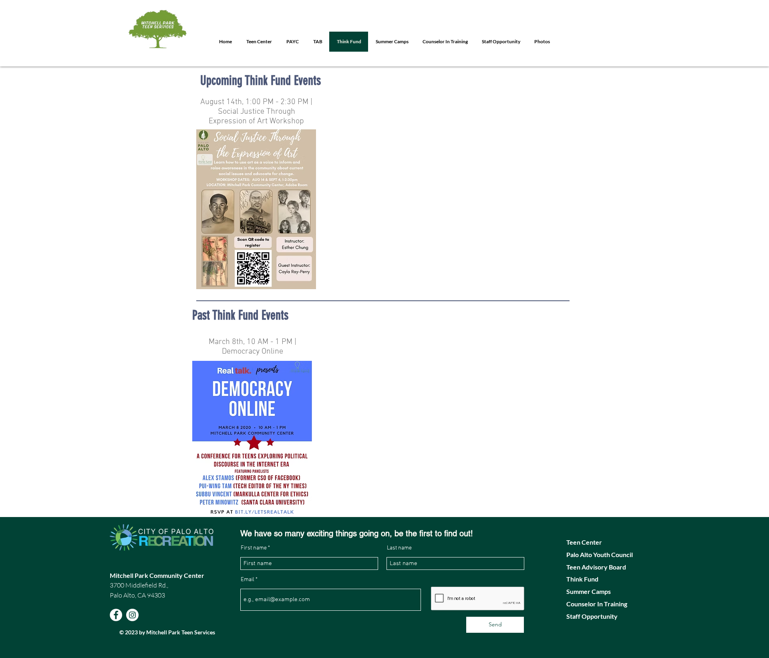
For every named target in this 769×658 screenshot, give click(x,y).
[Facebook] (116, 615)
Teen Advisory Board (596, 567)
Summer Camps (589, 591)
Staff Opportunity (592, 616)
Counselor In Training (596, 604)
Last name (399, 548)
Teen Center (584, 542)
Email (247, 580)
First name (254, 548)
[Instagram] (132, 615)
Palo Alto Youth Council (600, 554)
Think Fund (583, 579)
